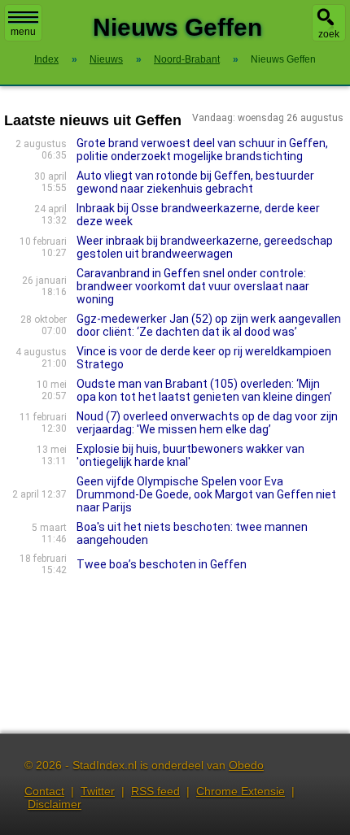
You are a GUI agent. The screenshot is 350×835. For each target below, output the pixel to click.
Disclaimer (54, 804)
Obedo (246, 765)
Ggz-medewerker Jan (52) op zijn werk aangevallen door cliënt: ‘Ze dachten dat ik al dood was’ (209, 325)
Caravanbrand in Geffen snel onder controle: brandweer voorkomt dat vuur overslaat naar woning (193, 286)
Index (46, 59)
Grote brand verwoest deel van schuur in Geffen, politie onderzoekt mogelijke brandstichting (202, 150)
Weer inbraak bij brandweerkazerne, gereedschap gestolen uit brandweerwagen (205, 247)
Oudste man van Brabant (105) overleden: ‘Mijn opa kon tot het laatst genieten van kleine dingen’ (204, 390)
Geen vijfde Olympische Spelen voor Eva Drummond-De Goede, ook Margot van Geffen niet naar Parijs (206, 494)
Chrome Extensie (240, 791)
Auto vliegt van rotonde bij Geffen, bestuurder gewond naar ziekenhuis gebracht (195, 182)
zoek (328, 34)
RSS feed (155, 791)
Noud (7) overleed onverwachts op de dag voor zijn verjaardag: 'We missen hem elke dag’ (207, 423)
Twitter (98, 791)
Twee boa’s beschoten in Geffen (162, 564)
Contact (44, 791)
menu (23, 31)
